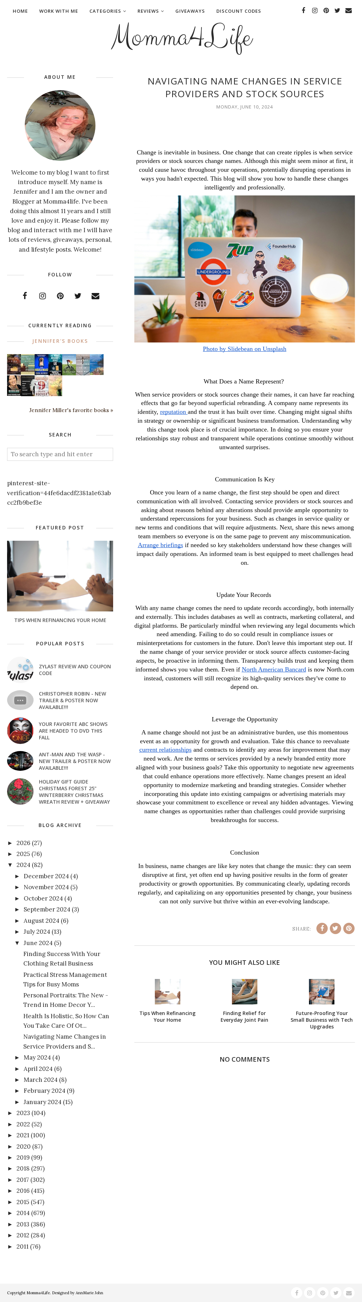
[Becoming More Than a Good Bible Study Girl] (14, 394)
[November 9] (41, 395)
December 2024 (46, 876)
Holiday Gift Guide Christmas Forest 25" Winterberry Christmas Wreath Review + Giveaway (74, 791)
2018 (23, 1168)
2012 (23, 1235)
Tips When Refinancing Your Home (60, 620)
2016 (23, 1191)
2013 (23, 1224)
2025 (23, 854)
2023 (23, 1113)
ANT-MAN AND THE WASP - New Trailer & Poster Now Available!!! (75, 761)
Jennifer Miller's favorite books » (71, 410)
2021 (23, 1135)
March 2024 (41, 1080)
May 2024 (37, 1057)
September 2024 (47, 909)
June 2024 (38, 943)
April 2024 (38, 1069)
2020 (24, 1146)
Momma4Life (181, 37)
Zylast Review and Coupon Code (75, 669)
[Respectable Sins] (14, 372)
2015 (23, 1202)
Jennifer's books (60, 341)
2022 (23, 1124)
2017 (23, 1180)
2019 (23, 1157)
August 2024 (41, 921)
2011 (23, 1246)
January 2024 (43, 1102)
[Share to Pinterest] (349, 928)
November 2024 (46, 887)
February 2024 (44, 1091)
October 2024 (43, 898)
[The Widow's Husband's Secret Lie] (55, 374)
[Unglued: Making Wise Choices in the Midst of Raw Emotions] (69, 373)
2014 (23, 1213)
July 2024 (37, 932)
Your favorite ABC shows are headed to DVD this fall (73, 731)
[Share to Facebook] (322, 928)
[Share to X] (335, 928)
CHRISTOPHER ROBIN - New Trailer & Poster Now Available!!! (72, 700)
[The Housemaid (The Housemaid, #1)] (41, 373)
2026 (23, 843)
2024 (23, 865)
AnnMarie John (89, 1292)
